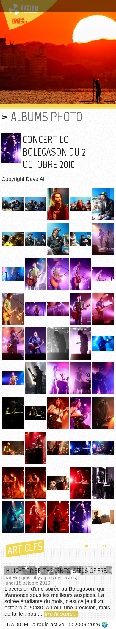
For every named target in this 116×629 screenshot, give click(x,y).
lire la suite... (61, 614)
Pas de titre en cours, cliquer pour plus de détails (54, 7)
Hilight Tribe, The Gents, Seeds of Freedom (59, 571)
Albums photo (47, 117)
